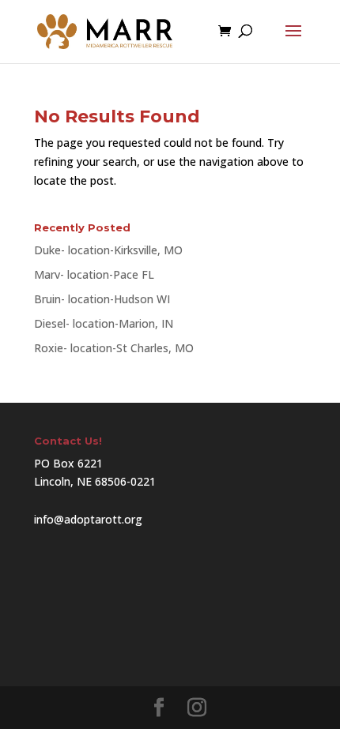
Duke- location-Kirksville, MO (108, 249)
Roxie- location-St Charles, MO (114, 347)
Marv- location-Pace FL (94, 274)
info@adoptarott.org (88, 519)
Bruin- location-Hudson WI (102, 298)
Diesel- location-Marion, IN (103, 323)
